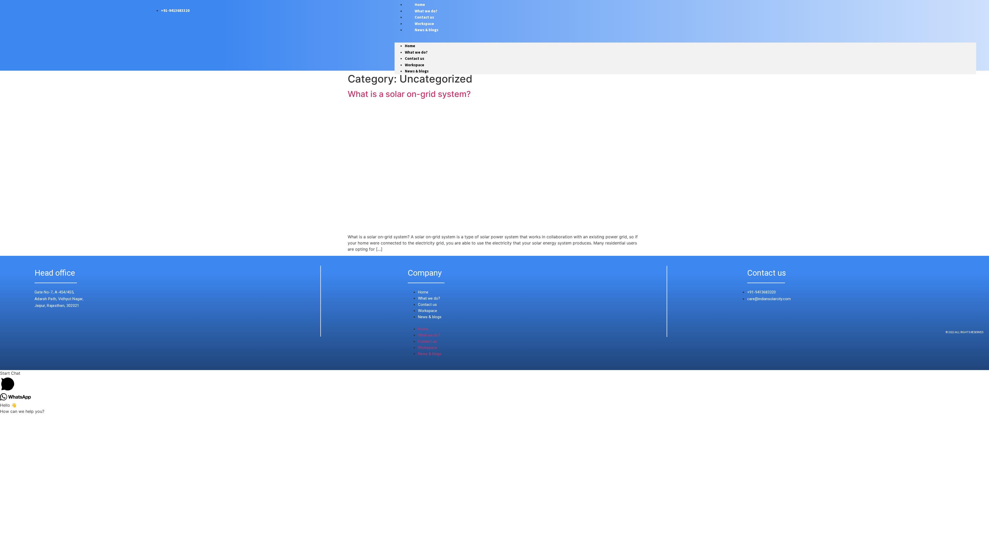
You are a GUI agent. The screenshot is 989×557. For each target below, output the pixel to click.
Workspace (414, 64)
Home (410, 45)
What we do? (416, 52)
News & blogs (426, 29)
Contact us (414, 58)
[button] (685, 38)
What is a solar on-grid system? (409, 94)
